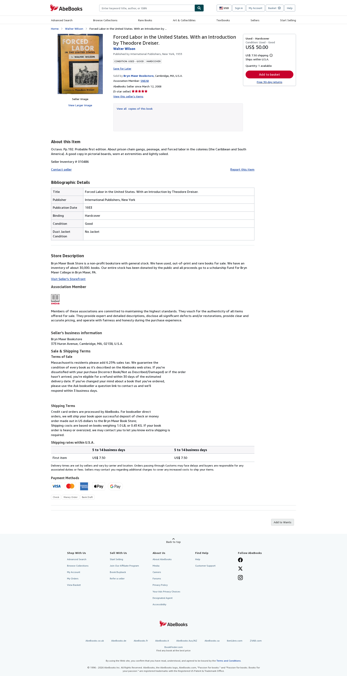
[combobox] (147, 8)
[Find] (199, 8)
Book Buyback (118, 572)
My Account (255, 8)
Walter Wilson (74, 28)
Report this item (242, 169)
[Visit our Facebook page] (240, 560)
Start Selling (288, 20)
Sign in (239, 8)
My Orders (73, 578)
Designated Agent (162, 597)
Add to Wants (282, 522)
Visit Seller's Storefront (68, 279)
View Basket (74, 584)
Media (156, 565)
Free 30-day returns (269, 82)
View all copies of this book (135, 108)
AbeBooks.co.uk (95, 640)
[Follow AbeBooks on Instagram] (240, 578)
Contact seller (61, 169)
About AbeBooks (162, 559)
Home (55, 28)
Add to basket (269, 74)
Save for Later (122, 68)
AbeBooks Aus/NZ (186, 640)
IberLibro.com (234, 640)
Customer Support (205, 565)
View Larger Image (80, 105)
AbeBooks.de (118, 640)
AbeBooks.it (162, 640)
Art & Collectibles (184, 20)
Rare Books (145, 20)
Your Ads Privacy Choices (166, 591)
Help (290, 8)
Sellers (255, 20)
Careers (157, 572)
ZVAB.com (256, 640)
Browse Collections (105, 20)
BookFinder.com (173, 649)
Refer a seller (117, 578)
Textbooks (223, 20)
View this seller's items (128, 96)
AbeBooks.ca (212, 640)
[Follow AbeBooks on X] (240, 569)
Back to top (173, 541)
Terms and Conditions (228, 660)
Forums (157, 578)
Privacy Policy (160, 584)
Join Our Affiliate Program (124, 565)
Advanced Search (61, 20)
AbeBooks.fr (141, 640)
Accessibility (159, 604)
